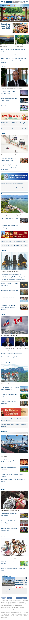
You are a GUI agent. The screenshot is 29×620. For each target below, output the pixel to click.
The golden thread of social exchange (10, 271)
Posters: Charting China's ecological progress (12, 183)
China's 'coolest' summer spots (8, 384)
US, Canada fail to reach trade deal (9, 335)
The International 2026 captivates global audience (9, 514)
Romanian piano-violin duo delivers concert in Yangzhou (12, 475)
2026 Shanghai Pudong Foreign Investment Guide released (13, 480)
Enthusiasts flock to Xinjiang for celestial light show (9, 92)
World (2, 60)
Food (8, 363)
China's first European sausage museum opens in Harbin (8, 159)
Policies (3, 54)
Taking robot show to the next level (9, 106)
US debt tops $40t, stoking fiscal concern (11, 357)
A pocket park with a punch (7, 297)
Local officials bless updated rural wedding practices (13, 276)
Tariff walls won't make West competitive (16, 58)
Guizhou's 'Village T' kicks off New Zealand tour (9, 468)
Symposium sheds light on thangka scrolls (11, 274)
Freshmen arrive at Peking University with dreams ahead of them (13, 168)
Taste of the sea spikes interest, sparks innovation (13, 279)
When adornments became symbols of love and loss (9, 284)
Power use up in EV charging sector (9, 225)
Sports (3, 489)
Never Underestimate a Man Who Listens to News (9, 99)
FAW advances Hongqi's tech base (9, 218)
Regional (4, 431)
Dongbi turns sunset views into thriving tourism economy (15, 20)
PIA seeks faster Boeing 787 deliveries (11, 593)
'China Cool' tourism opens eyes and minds (11, 573)
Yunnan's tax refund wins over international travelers (14, 128)
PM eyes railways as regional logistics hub (12, 589)
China (3, 133)
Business (3, 194)
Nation (2, 49)
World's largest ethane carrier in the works (11, 228)
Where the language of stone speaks (9, 290)
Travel (3, 363)
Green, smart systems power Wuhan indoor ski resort (14, 154)
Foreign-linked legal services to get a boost (11, 165)
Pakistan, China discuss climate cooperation (12, 591)
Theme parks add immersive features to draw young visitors (10, 388)
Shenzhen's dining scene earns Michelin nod (8, 402)
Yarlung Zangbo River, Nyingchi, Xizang (9, 395)
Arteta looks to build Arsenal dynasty (10, 510)
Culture (3, 250)
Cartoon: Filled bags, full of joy (8, 558)
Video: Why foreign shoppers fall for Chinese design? (14, 245)
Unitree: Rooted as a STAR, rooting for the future (13, 241)
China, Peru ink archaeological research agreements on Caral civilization (8, 307)
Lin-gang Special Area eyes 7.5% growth (11, 215)
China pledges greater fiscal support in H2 (6, 26)
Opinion (3, 58)
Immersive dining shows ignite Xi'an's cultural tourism (8, 461)
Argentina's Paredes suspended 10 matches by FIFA (9, 529)
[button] (2, 14)
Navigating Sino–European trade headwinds (11, 353)
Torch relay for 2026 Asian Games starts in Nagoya (9, 522)
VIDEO (3, 67)
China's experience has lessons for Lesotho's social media (13, 569)
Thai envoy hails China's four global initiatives (12, 88)
